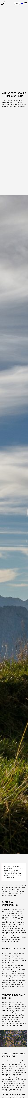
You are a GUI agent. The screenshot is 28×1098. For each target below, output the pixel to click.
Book (17, 3)
